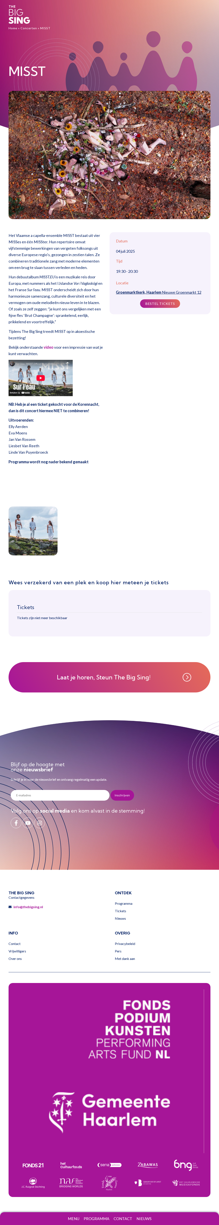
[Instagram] (39, 823)
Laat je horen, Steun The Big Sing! (104, 677)
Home (13, 28)
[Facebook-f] (16, 823)
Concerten (29, 28)
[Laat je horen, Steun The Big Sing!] (187, 677)
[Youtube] (27, 823)
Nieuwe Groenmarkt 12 (158, 292)
